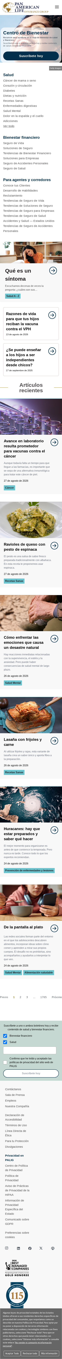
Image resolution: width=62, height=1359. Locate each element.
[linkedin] (18, 1248)
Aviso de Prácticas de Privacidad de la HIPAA (17, 1190)
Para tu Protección (17, 1141)
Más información (49, 1353)
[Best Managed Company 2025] (31, 1269)
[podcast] (53, 1248)
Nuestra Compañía (17, 1106)
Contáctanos (13, 1089)
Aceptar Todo (12, 1353)
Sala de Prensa (15, 1095)
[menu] (56, 6)
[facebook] (30, 1248)
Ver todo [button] (8, 126)
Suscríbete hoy (31, 56)
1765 (43, 997)
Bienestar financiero (21, 1035)
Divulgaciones (14, 1146)
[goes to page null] (51, 270)
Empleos (10, 1100)
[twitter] (41, 1248)
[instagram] (7, 1248)
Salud (13, 1042)
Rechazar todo (30, 1353)
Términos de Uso (16, 1125)
